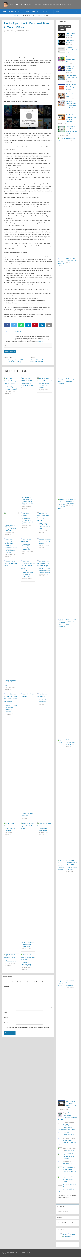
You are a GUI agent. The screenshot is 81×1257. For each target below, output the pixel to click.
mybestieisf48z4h (68, 1154)
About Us (35, 11)
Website (6, 1023)
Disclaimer (25, 11)
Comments (62, 29)
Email (6, 1017)
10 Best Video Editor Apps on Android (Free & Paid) (28, 944)
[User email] (5, 345)
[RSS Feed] (64, 1234)
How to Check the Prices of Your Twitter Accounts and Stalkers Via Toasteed (11, 707)
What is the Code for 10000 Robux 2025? (71, 622)
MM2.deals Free (70, 138)
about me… (41, 341)
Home (4, 11)
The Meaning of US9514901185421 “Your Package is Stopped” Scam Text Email (27, 501)
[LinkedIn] (70, 1236)
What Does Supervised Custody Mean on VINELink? (11, 387)
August (65, 1184)
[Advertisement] (28, 44)
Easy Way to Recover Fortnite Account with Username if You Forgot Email (66, 1127)
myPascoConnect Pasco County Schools (71, 87)
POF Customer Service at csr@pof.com (70, 983)
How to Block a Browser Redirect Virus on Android (27, 964)
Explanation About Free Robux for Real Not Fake (71, 501)
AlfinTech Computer (21, 4)
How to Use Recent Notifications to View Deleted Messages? (44, 570)
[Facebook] (71, 1234)
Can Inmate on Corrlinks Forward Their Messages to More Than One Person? (67, 106)
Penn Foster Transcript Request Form (71, 50)
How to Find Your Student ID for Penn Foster (71, 78)
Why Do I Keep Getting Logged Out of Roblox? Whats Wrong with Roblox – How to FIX (71, 865)
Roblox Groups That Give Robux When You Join (70, 742)
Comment (7, 986)
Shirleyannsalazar (68, 1167)
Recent (61, 26)
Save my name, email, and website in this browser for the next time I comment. (27, 1027)
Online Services (10, 351)
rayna (64, 1177)
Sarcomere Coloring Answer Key (70, 59)
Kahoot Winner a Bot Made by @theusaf (70, 68)
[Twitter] (64, 1236)
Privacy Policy (14, 11)
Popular (68, 26)
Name (6, 1012)
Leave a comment (22, 31)
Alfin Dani (8, 393)
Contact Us (45, 11)
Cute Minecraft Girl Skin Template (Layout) (70, 1179)
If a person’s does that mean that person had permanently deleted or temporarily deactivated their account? (11, 547)
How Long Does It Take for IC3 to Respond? (44, 385)
